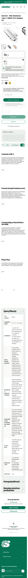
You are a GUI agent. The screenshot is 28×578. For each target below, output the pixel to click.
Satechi (5, 22)
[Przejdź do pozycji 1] (9, 47)
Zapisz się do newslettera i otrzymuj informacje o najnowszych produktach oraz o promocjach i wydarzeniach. (14, 104)
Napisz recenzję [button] (13, 507)
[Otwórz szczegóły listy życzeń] (17, 7)
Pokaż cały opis (4, 77)
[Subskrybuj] (22, 571)
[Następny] (24, 1)
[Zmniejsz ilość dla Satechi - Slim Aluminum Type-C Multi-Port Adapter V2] (3, 112)
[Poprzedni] (2, 1)
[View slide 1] (11, 532)
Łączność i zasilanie (9, 12)
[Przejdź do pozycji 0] (3, 47)
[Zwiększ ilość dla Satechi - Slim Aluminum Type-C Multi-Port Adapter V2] (9, 112)
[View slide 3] (14, 532)
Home (2, 12)
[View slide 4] (16, 532)
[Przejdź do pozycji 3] (15, 47)
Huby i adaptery (18, 12)
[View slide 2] (12, 532)
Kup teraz (13, 121)
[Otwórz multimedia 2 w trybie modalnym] (16, 27)
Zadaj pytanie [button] (13, 511)
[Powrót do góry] (3, 145)
